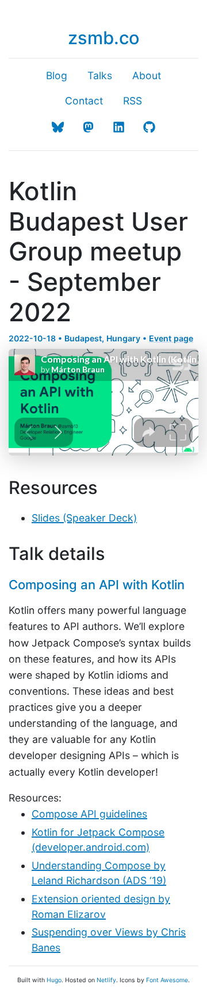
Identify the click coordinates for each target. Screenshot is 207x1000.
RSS (132, 101)
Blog (56, 75)
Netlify (106, 980)
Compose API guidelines (89, 814)
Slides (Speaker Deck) (84, 518)
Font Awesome (167, 980)
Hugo (54, 980)
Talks (99, 75)
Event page (171, 338)
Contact (84, 101)
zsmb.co (104, 37)
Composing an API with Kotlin (97, 584)
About (146, 75)
